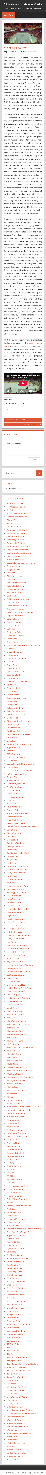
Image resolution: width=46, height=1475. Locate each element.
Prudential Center (14, 1196)
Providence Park (14, 1192)
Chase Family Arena (15, 635)
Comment (34, 460)
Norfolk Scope (13, 1126)
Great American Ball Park (18, 853)
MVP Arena (12, 1097)
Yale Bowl (11, 1446)
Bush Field (11, 595)
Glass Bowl (12, 836)
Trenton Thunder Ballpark (18, 1370)
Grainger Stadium (15, 846)
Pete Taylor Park (14, 1159)
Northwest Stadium (15, 1130)
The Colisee (12, 1347)
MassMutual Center (15, 1041)
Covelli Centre (13, 691)
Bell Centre (11, 572)
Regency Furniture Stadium (19, 1205)
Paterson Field (13, 1143)
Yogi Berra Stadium (15, 1456)
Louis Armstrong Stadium (18, 998)
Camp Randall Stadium (17, 605)
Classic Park (12, 661)
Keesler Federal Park (16, 955)
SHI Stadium (12, 1291)
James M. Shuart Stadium (18, 935)
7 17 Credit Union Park (17, 507)
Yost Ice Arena (13, 1459)
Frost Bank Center (14, 820)
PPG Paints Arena (14, 1179)
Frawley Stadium (14, 816)
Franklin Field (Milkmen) (17, 813)
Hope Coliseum (13, 905)
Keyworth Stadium (15, 961)
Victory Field (12, 1403)
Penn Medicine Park (15, 1153)
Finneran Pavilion (14, 780)
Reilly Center (12, 1209)
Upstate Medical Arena (17, 1397)
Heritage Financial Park (17, 886)
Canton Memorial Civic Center (20, 612)
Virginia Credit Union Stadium (20, 1410)
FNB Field (11, 800)
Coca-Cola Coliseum (15, 671)
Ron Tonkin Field (14, 1242)
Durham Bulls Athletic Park (19, 744)
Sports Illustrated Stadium (18, 1324)
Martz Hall (11, 1037)
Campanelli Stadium (16, 609)
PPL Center (11, 1182)
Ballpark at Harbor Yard (17, 549)
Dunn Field (12, 741)
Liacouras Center (14, 981)
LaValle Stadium (14, 968)
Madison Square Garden (18, 1024)
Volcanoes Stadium (15, 1416)
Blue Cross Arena (14, 576)
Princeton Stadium (15, 1189)
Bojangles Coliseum (15, 586)
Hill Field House (14, 895)
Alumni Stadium (14, 526)
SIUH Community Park (17, 1301)
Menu (10, 15)
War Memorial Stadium (17, 1426)
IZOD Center (12, 925)
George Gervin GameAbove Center (22, 826)
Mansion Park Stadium (17, 1034)
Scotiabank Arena (14, 1275)
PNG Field (11, 1176)
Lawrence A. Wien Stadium (18, 971)
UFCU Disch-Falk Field (16, 1387)
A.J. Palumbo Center (15, 510)
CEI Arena (11, 629)
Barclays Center (14, 556)
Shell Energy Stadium (16, 1288)
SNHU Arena (12, 1311)
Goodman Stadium (15, 843)
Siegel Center (12, 1298)
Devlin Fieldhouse (15, 718)
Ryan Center (12, 1245)
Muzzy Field (12, 1093)
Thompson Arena (14, 1360)
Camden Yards (13, 602)
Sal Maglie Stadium (15, 1255)
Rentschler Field (14, 1212)
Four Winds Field (14, 806)
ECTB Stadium (13, 754)
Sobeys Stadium (14, 1314)
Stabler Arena (13, 1327)
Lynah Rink (12, 1008)
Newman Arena (14, 1120)
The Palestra (12, 1354)
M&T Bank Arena (14, 1011)
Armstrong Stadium (15, 539)
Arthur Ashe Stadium (16, 543)
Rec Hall (10, 1202)
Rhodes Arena (13, 1215)
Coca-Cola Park (13, 675)
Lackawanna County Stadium (20, 965)
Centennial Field (14, 632)
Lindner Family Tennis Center (20, 988)
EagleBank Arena (14, 747)
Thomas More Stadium (17, 1357)
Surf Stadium (13, 1341)
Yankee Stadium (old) (16, 1453)
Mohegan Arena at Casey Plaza (20, 1077)
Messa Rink (12, 1057)
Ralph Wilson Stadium (17, 1199)
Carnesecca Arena (15, 622)
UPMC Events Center (16, 1390)
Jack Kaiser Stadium (15, 928)
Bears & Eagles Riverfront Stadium (22, 563)
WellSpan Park (13, 1436)
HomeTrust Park (14, 899)
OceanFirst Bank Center (17, 1136)
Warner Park (12, 1430)
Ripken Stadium (14, 1222)
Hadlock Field (13, 856)
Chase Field (12, 638)
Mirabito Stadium (15, 1074)
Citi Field (11, 648)
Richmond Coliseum (16, 1219)
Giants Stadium (14, 833)
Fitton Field (12, 793)
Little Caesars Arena (15, 991)
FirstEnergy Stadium (16, 783)
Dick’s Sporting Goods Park (19, 721)
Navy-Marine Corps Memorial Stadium (24, 1106)
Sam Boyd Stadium (15, 1261)
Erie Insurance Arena (16, 757)
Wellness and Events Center (19, 1433)
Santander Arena (14, 1268)
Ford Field (11, 803)
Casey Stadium (13, 625)
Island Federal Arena (16, 922)
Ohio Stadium (13, 1139)
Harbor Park (12, 863)
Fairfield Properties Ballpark (19, 770)
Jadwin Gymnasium (15, 932)
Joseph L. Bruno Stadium (18, 948)
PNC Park (11, 1172)
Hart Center (12, 876)
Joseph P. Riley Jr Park (16, 952)
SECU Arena (12, 1278)
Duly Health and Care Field (19, 734)
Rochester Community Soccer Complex (24, 1228)
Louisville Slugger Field (17, 1001)
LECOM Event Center (16, 975)
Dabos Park (12, 701)
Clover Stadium (13, 668)
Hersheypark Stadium (16, 892)
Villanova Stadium (15, 1407)
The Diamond (13, 1350)
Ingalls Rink (12, 915)
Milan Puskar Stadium (17, 1070)
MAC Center (12, 1017)
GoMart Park (12, 840)
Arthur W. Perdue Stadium (18, 546)
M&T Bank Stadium (15, 1014)
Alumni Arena (13, 520)
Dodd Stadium (13, 727)
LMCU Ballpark (13, 994)
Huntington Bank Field (17, 909)
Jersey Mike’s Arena (15, 938)
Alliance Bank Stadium (17, 516)
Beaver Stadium (14, 566)
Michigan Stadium (15, 1067)
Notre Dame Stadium (16, 1133)
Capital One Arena (15, 615)
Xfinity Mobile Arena (16, 1443)
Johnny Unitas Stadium (17, 945)
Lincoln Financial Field (17, 985)
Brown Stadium (14, 592)
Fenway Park (12, 777)
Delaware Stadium (15, 708)
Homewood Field (14, 902)
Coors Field (12, 688)
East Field (11, 750)
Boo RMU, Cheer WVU (21, 424)
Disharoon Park (14, 724)
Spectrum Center (14, 1321)
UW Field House (14, 1400)
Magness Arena (14, 1027)
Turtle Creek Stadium (16, 1377)
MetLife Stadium (14, 1060)
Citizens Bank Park (15, 652)
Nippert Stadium (14, 1123)
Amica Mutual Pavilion (17, 533)
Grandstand (12, 849)
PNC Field (11, 1169)
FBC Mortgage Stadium (17, 774)
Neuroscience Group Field (18, 1110)
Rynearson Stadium (15, 1248)
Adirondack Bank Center (17, 513)
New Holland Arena (15, 1116)
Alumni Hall (12, 523)
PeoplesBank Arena (15, 1156)
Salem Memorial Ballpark (18, 1258)
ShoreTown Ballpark (16, 1294)
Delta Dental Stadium (16, 711)
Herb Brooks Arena (15, 882)
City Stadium (12, 655)
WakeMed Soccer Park (16, 1423)
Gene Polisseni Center (16, 823)
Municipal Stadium (15, 1090)
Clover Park (12, 665)
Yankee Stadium (14, 1449)
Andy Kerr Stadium (15, 536)
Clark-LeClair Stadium (16, 658)
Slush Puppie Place (15, 1308)
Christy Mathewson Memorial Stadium (24, 645)
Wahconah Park (14, 1420)
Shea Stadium (13, 1285)
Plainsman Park (14, 1166)
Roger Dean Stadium (16, 1235)
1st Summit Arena (15, 503)
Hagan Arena (13, 859)
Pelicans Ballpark (14, 1149)
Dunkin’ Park (12, 737)
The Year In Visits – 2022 (14, 420)
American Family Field (17, 530)
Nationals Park (13, 1103)
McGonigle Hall (14, 1044)
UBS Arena (11, 1383)
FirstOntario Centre (15, 787)
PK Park (10, 1163)
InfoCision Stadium (15, 912)
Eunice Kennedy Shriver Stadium (21, 764)
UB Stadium (12, 1380)
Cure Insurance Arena (16, 698)
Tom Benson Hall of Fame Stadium (22, 1364)
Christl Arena (12, 642)
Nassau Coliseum (14, 1100)
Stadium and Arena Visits (23, 4)
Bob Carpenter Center (16, 582)
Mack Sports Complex (16, 1021)
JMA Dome (11, 942)
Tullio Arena (12, 1374)
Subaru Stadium (14, 1337)
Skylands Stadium (15, 1304)
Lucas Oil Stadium (15, 1004)
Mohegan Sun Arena (16, 1080)
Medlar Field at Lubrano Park (20, 1047)
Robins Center (13, 1225)
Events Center (13, 767)
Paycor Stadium (14, 1146)
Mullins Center (13, 1087)
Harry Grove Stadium (16, 872)
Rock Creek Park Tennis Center (20, 1232)
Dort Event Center (14, 731)
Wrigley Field (13, 1439)
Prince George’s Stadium (17, 1186)
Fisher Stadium (13, 790)
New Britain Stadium (16, 1113)
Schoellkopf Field (14, 1271)
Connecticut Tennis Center (18, 681)
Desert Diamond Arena (17, 714)
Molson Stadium (14, 1083)
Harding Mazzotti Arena (17, 866)
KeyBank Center (14, 958)
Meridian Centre (14, 1054)
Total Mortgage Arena (16, 1367)
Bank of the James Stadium (19, 553)
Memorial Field (13, 1050)
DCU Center (12, 704)
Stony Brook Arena (15, 1334)
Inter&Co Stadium (15, 919)
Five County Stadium (16, 797)
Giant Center (12, 830)
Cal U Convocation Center (18, 599)
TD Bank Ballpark (14, 1344)
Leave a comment (29, 52)
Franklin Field (13, 810)
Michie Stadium (14, 1064)
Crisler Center (13, 694)
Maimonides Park (15, 1031)
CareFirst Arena (14, 619)
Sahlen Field (12, 1251)
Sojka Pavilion (13, 1317)
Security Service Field (16, 1281)
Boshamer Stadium (15, 589)
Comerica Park (13, 678)
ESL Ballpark (12, 760)
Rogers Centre (13, 1238)
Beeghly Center (13, 569)
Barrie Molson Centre (16, 559)
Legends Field (13, 978)
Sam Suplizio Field (15, 1265)
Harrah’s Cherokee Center (18, 869)
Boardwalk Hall (14, 579)
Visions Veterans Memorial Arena (21, 1413)
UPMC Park (12, 1393)
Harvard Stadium (14, 879)
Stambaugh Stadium (16, 1331)
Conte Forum (12, 684)
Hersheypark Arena (15, 889)
